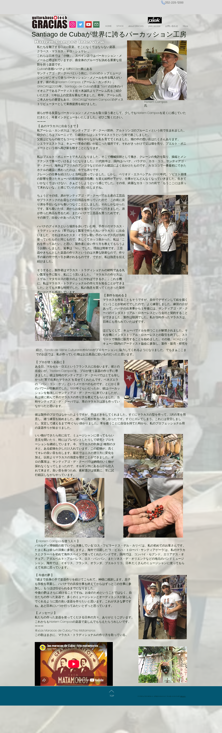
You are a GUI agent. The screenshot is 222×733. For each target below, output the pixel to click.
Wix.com (183, 696)
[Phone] (163, 3)
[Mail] (96, 24)
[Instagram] (72, 24)
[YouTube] (88, 24)
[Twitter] (80, 24)
